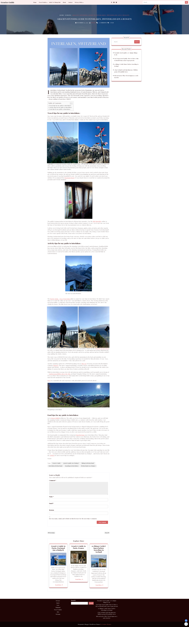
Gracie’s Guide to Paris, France (78, 547)
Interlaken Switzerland (55, 466)
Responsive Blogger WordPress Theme (94, 624)
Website (51, 510)
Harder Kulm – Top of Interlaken (60, 299)
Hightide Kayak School (102, 348)
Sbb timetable (97, 221)
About (64, 2)
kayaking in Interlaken (71, 466)
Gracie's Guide (56, 463)
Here (49, 380)
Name (51, 496)
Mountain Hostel (69, 178)
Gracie (93, 22)
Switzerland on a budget (88, 466)
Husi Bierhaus (80, 435)
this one (84, 363)
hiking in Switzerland (88, 463)
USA (58, 612)
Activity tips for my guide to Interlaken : (60, 107)
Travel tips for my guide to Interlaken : (60, 105)
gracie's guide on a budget (71, 463)
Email (51, 503)
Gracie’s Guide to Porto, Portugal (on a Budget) (58, 548)
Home (35, 2)
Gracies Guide (7, 2)
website (52, 455)
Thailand (58, 607)
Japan (58, 603)
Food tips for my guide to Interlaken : (60, 109)
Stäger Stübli (55, 418)
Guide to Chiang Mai (54, 2)
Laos (58, 605)
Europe (68, 15)
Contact (70, 2)
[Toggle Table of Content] (70, 103)
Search (186, 2)
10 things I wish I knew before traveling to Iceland (99, 549)
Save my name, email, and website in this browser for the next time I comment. (73, 518)
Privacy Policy (79, 2)
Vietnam (58, 614)
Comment (52, 480)
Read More (58, 585)
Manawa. (56, 365)
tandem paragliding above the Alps (59, 374)
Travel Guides (43, 2)
